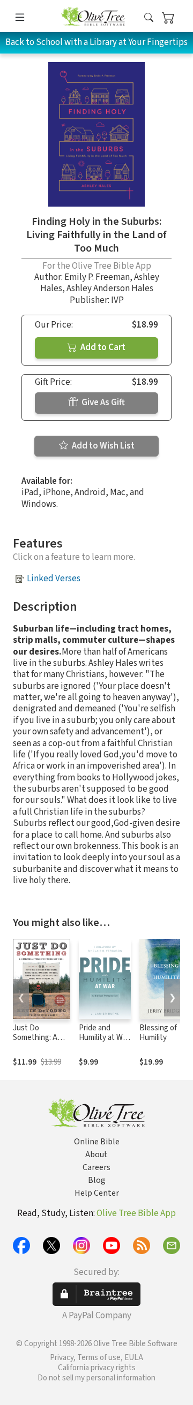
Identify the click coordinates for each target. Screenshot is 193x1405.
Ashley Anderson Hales (109, 288)
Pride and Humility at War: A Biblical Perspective (105, 1043)
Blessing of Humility (158, 1033)
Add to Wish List (102, 445)
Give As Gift (102, 402)
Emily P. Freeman (97, 277)
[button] (148, 18)
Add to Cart (102, 347)
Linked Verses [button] (53, 578)
